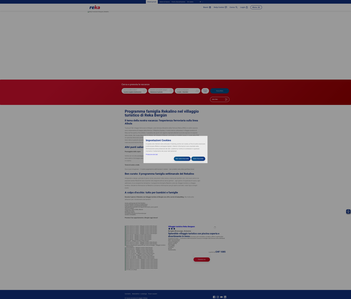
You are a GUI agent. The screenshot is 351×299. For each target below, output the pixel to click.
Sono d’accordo (198, 158)
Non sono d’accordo (182, 158)
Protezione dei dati (152, 154)
